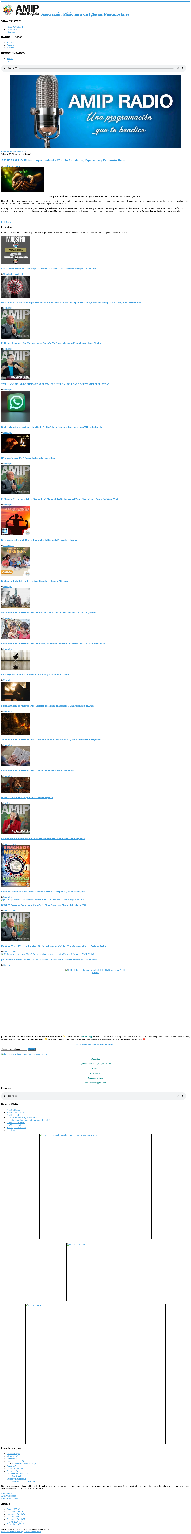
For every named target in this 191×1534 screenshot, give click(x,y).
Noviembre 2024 (16, 1514)
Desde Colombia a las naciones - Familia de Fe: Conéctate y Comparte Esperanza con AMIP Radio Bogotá (51, 427)
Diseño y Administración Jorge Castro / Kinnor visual (21, 1532)
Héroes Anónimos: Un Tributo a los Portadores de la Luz (28, 458)
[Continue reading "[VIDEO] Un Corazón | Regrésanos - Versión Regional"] (15, 792)
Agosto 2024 (14, 1522)
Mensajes (11, 32)
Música (10, 58)
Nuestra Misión (13, 1110)
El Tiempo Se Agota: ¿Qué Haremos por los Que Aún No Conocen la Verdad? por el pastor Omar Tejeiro (51, 343)
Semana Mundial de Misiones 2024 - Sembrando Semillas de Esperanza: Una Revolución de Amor (47, 706)
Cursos (10, 61)
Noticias (10, 42)
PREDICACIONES (16, 27)
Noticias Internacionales (14, 166)
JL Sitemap (11, 1130)
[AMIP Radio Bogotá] (95, 1272)
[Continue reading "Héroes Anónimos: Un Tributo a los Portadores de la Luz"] (15, 453)
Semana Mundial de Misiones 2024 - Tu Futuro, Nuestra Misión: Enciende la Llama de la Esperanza (48, 612)
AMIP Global (13, 1115)
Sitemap (10, 47)
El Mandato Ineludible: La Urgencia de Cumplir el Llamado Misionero (34, 581)
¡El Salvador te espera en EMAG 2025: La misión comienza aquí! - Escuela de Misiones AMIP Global (49, 959)
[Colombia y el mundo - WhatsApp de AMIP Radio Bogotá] (95, 1001)
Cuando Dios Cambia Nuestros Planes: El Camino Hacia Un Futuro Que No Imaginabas (43, 838)
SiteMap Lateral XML (16, 1127)
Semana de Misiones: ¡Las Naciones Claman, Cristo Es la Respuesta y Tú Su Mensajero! (43, 891)
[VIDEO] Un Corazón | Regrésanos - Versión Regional (27, 797)
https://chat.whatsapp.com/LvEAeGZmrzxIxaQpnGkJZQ (95, 1044)
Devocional (12, 29)
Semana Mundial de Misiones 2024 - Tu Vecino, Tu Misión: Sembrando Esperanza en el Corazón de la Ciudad (53, 643)
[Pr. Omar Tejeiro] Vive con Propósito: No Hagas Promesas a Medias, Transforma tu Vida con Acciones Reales (53, 946)
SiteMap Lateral (14, 1125)
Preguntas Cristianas (16, 1122)
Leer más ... (6, 222)
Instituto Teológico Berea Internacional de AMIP (28, 1120)
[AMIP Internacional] (95, 1374)
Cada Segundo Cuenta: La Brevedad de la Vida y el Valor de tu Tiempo (35, 674)
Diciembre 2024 (15, 1511)
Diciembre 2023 (15, 1524)
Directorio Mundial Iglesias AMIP (22, 1117)
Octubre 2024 (14, 1517)
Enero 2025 (13, 1509)
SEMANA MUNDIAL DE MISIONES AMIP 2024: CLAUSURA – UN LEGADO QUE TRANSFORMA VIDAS (55, 384)
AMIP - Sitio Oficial (16, 1112)
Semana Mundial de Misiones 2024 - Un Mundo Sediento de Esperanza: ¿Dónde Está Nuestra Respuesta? (51, 739)
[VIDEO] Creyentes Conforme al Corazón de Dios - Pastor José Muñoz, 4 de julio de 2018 (43, 905)
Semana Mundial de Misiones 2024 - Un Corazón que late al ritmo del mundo (37, 770)
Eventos (10, 45)
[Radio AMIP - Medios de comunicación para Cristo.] (95, 1186)
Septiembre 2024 (16, 1519)
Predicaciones (9, 844)
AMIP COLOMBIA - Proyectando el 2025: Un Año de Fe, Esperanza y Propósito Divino (64, 160)
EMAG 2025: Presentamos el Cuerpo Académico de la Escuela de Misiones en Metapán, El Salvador (48, 268)
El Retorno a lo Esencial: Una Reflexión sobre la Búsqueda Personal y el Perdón (39, 540)
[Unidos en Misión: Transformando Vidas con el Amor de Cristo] (22, 191)
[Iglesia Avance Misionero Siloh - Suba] (25, 1054)
